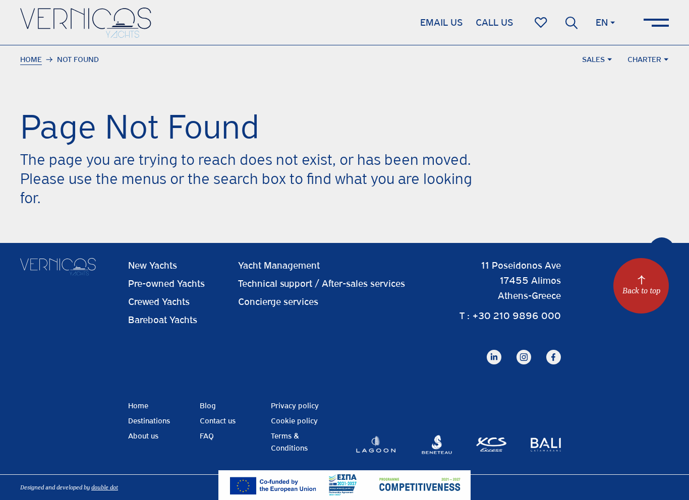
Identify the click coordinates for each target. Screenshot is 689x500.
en (602, 22)
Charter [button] (644, 59)
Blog (208, 406)
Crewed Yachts (159, 301)
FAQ (207, 436)
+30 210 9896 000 (516, 315)
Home (31, 59)
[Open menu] (656, 23)
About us (143, 436)
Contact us (218, 421)
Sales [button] (593, 59)
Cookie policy (294, 421)
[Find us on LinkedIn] (494, 349)
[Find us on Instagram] (523, 349)
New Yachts (152, 265)
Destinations (149, 421)
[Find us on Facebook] (553, 349)
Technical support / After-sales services (321, 283)
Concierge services (278, 301)
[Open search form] (571, 22)
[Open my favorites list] (541, 22)
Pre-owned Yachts (166, 283)
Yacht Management (279, 265)
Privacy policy (295, 406)
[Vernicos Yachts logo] (85, 23)
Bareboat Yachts (162, 320)
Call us (494, 22)
